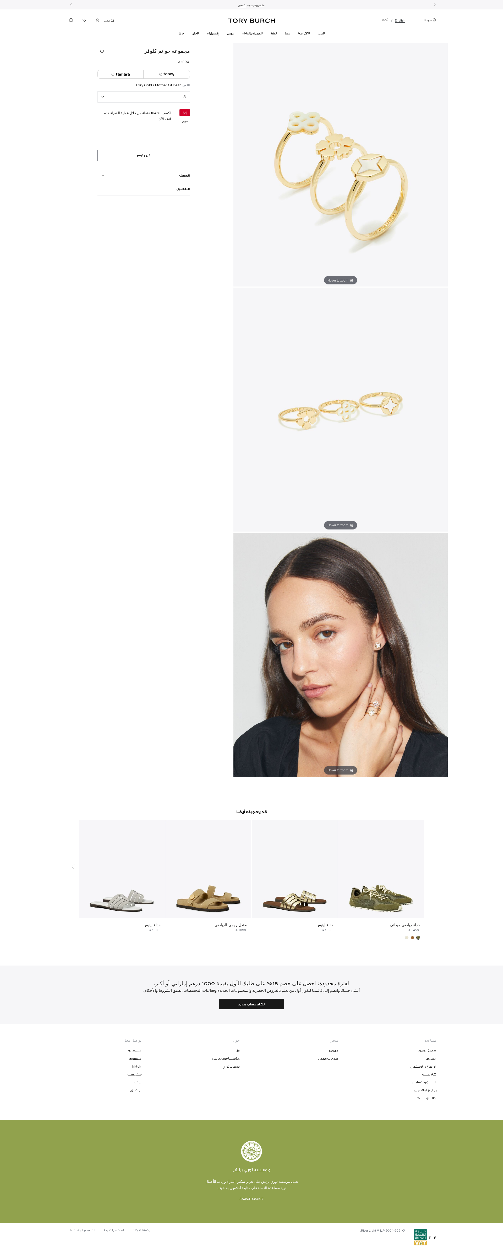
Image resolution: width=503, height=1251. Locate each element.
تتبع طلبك (429, 1074)
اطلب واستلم (427, 1098)
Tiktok (136, 1066)
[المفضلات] (84, 21)
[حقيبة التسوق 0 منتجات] (73, 21)
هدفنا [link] (181, 33)
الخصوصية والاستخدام (81, 1230)
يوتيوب (136, 1082)
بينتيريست (134, 1074)
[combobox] (143, 97)
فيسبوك (135, 1059)
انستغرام (134, 1051)
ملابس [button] (230, 33)
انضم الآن (165, 119)
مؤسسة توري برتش (226, 1059)
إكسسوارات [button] (213, 33)
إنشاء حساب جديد (251, 1004)
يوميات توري (231, 1066)
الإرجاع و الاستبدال (423, 1066)
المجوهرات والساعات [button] (252, 33)
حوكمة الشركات (142, 1230)
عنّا (238, 1051)
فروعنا (427, 20)
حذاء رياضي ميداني (405, 925)
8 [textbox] (184, 96)
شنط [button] (287, 33)
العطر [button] (196, 33)
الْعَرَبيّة (385, 20)
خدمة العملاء (427, 1051)
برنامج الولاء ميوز (425, 1090)
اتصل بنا (431, 1059)
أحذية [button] (274, 33)
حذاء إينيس (325, 925)
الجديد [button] (321, 33)
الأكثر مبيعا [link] (304, 33)
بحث (107, 21)
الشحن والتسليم (425, 1082)
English (400, 20)
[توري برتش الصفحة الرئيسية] (251, 20)
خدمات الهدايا (328, 1059)
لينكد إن (135, 1090)
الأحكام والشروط (114, 1230)
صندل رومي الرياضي (231, 925)
